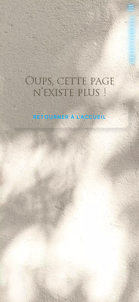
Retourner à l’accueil (69, 116)
